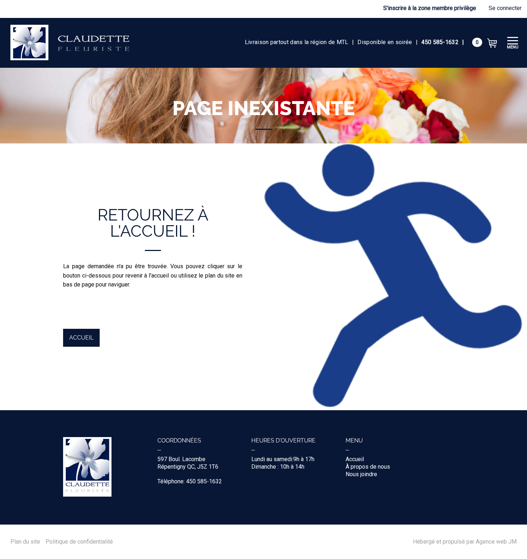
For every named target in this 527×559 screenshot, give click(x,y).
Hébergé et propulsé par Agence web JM (465, 542)
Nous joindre (361, 474)
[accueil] (69, 43)
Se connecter (505, 8)
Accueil (81, 337)
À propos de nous (368, 466)
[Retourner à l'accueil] (87, 494)
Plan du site (25, 542)
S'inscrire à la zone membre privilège (429, 8)
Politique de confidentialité (79, 542)
